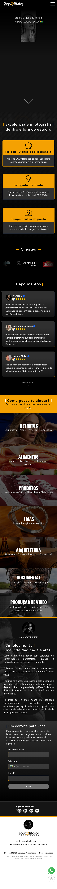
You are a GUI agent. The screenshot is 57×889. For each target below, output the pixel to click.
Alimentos (28, 457)
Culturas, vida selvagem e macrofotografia (28, 582)
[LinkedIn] (26, 811)
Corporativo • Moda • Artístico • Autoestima (28, 429)
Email (11, 773)
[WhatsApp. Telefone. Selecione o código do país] (12, 766)
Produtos (28, 488)
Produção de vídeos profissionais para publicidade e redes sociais (28, 608)
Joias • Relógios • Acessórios (28, 523)
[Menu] (52, 4)
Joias (29, 519)
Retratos (29, 426)
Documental (28, 577)
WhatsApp (14, 761)
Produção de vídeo (28, 602)
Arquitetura (28, 550)
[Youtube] (31, 811)
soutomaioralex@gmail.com (28, 841)
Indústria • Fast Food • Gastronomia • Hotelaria (28, 462)
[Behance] (37, 811)
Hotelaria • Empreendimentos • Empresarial (28, 554)
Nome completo (16, 749)
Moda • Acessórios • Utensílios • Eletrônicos (28, 492)
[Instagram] (20, 811)
